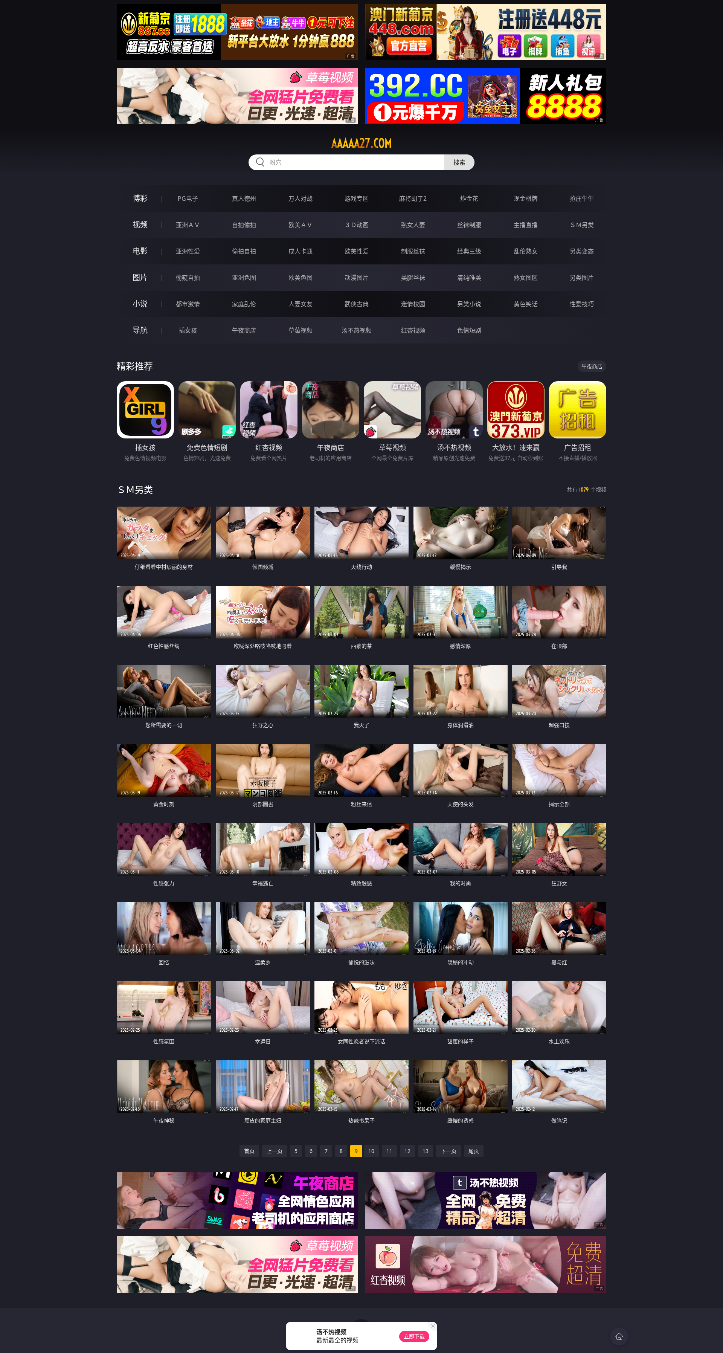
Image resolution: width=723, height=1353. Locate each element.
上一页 (274, 1150)
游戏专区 (357, 198)
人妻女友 (300, 304)
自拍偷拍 (244, 225)
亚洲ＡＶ (188, 225)
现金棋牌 (526, 198)
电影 (140, 251)
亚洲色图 (244, 277)
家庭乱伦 (244, 304)
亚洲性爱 (188, 251)
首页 (249, 1150)
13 (426, 1150)
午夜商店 (244, 330)
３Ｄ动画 (357, 225)
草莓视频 (300, 330)
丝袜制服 (469, 225)
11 (389, 1150)
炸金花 (469, 198)
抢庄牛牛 (582, 198)
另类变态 (582, 251)
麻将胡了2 (413, 198)
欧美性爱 (357, 251)
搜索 (459, 162)
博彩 (140, 198)
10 (371, 1150)
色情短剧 (469, 330)
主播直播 (526, 225)
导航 (140, 330)
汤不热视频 (357, 330)
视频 (140, 225)
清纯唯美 (469, 277)
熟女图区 (526, 277)
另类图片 (582, 277)
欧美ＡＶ (300, 225)
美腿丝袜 (413, 277)
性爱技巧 (582, 304)
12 (407, 1150)
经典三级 (469, 251)
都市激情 (188, 304)
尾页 (473, 1150)
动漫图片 (357, 277)
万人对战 (300, 198)
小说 (140, 304)
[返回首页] (619, 1336)
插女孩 (188, 330)
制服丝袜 (413, 251)
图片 (140, 277)
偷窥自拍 (188, 277)
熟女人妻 (413, 225)
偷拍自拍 (244, 251)
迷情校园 (413, 304)
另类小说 (469, 304)
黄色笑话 (526, 304)
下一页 (448, 1150)
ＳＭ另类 (582, 225)
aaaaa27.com (361, 143)
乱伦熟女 (526, 251)
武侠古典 (357, 304)
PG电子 (188, 198)
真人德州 (244, 198)
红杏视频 (413, 330)
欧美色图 (300, 277)
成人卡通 (300, 251)
